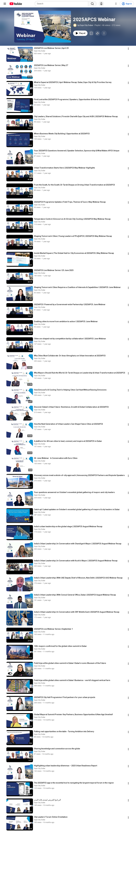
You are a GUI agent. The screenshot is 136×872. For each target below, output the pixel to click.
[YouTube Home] (15, 3)
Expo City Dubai (39, 51)
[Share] (97, 33)
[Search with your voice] (101, 3)
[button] (42, 27)
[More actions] (104, 33)
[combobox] (62, 3)
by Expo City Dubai (85, 25)
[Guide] (4, 3)
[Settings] (116, 3)
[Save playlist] (91, 33)
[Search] (92, 3)
